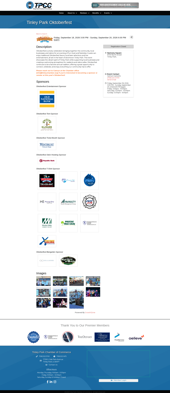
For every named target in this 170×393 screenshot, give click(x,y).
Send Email (111, 80)
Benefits (95, 13)
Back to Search (41, 34)
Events (107, 13)
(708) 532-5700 (113, 78)
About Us (71, 13)
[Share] (131, 37)
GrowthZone (90, 312)
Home (61, 13)
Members (83, 13)
